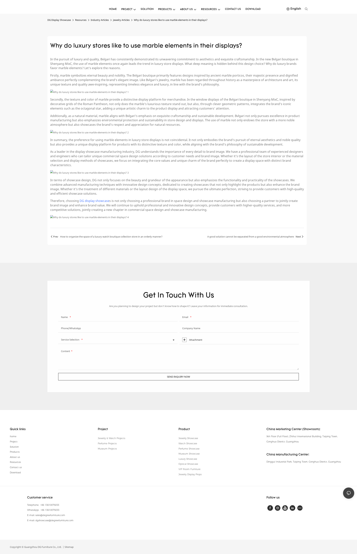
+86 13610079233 (49, 505)
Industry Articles (100, 20)
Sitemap (69, 547)
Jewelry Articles (121, 20)
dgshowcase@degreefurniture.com (54, 520)
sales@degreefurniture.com (50, 515)
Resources (80, 20)
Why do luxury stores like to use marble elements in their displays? (171, 20)
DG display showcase (94, 201)
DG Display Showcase (59, 20)
